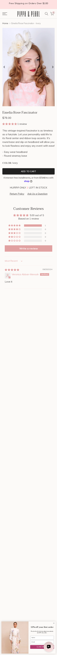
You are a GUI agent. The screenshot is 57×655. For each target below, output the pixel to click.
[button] (9, 123)
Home (5, 23)
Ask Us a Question (37, 193)
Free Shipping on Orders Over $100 (28, 3)
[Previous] (4, 67)
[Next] (52, 67)
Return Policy (17, 193)
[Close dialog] (54, 623)
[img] (12, 269)
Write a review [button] (28, 248)
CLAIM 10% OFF (42, 647)
